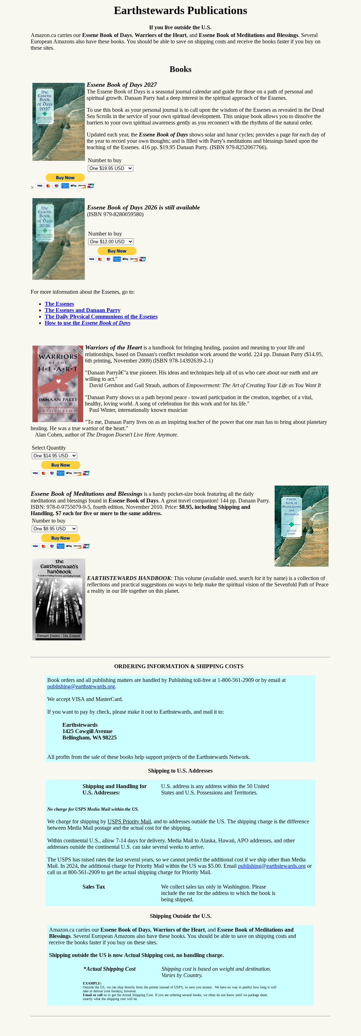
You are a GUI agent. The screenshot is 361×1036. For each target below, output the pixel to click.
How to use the (87, 323)
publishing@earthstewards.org (81, 686)
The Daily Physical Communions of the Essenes (101, 316)
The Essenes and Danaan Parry (83, 310)
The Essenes (59, 304)
